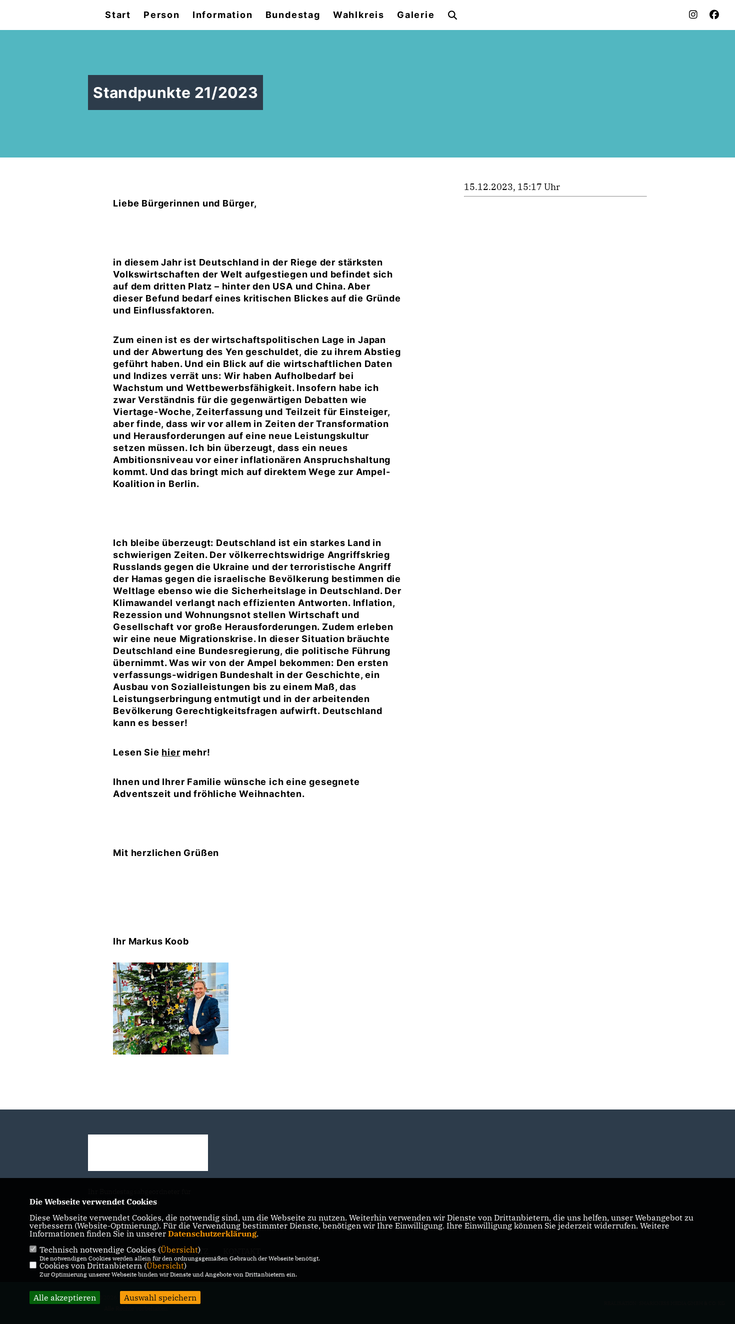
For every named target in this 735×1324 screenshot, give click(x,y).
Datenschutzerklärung (212, 1233)
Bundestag (293, 15)
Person (162, 15)
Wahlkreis (358, 15)
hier (171, 752)
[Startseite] (148, 1152)
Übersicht (179, 1249)
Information (222, 15)
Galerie (416, 15)
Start (118, 15)
